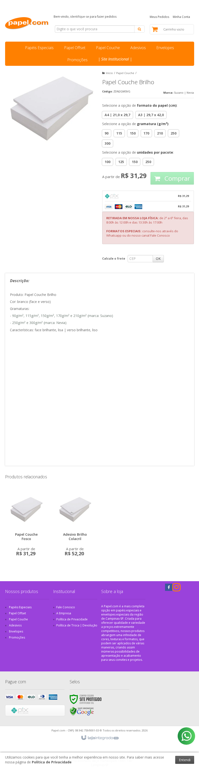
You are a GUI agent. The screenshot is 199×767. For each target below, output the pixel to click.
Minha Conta (181, 17)
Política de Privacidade (72, 619)
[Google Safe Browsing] (82, 711)
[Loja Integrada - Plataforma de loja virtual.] (99, 738)
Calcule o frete (113, 258)
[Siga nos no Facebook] (168, 588)
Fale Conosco (94, 3)
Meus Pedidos (159, 17)
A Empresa (63, 613)
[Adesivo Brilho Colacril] (75, 525)
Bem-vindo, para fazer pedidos (85, 17)
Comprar (176, 178)
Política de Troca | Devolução (76, 625)
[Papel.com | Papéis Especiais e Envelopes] (27, 23)
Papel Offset (17, 613)
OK (158, 258)
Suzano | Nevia (184, 92)
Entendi (185, 760)
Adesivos (15, 625)
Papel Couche (125, 73)
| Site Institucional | (115, 59)
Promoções (17, 637)
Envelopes (16, 631)
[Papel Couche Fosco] (26, 525)
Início (109, 73)
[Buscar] (139, 29)
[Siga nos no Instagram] (176, 589)
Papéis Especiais (20, 607)
